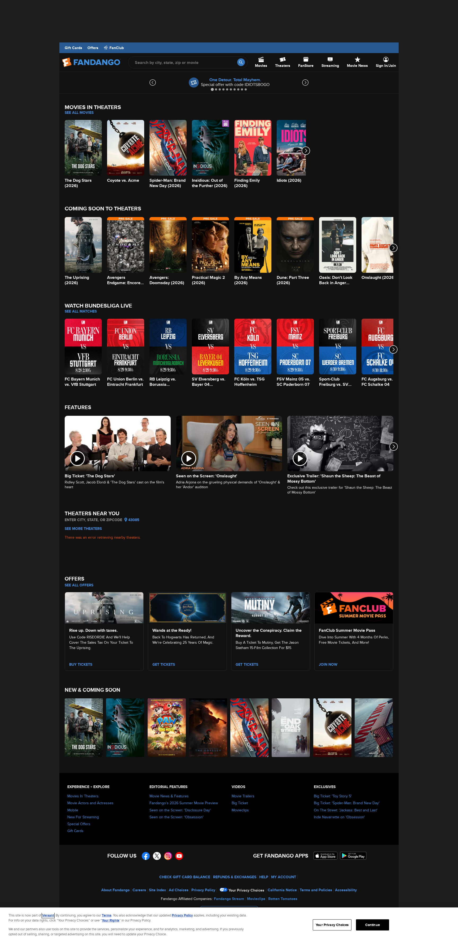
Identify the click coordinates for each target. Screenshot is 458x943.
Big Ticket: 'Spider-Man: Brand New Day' (347, 803)
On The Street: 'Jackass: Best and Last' (345, 810)
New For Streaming (83, 817)
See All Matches (81, 311)
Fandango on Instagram (168, 856)
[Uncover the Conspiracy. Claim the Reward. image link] (270, 607)
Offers (92, 48)
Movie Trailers (243, 796)
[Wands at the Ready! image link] (187, 607)
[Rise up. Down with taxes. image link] (104, 607)
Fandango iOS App (325, 856)
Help (263, 877)
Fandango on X (157, 856)
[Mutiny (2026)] (374, 727)
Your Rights (110, 920)
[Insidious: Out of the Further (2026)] (125, 727)
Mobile (72, 810)
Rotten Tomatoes (282, 898)
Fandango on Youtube (179, 856)
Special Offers (78, 824)
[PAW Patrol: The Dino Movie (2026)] (167, 727)
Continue (372, 924)
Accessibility (346, 890)
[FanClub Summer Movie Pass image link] (354, 607)
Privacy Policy (203, 890)
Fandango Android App (353, 856)
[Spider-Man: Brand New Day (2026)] (249, 727)
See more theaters (83, 528)
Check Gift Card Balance (184, 877)
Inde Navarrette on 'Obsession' (339, 817)
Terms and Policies (316, 890)
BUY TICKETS (80, 664)
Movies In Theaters (83, 796)
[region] (229, 925)
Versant (48, 915)
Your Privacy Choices (246, 890)
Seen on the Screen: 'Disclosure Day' (180, 810)
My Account (283, 877)
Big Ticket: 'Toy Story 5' (333, 796)
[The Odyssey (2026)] (208, 727)
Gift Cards (73, 48)
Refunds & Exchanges (234, 877)
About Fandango (115, 890)
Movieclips (240, 810)
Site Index (157, 890)
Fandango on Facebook (146, 856)
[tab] (212, 89)
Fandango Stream (229, 898)
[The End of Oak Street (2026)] (291, 727)
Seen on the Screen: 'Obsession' (176, 817)
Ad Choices (178, 890)
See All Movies (79, 112)
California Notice (282, 890)
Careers (139, 890)
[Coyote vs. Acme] (332, 727)
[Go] (241, 62)
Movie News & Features (169, 796)
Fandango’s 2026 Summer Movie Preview (183, 803)
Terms (106, 915)
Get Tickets (163, 664)
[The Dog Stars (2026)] (84, 727)
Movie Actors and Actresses (90, 803)
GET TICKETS (247, 664)
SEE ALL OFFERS (79, 585)
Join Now (328, 664)
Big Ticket (240, 803)
